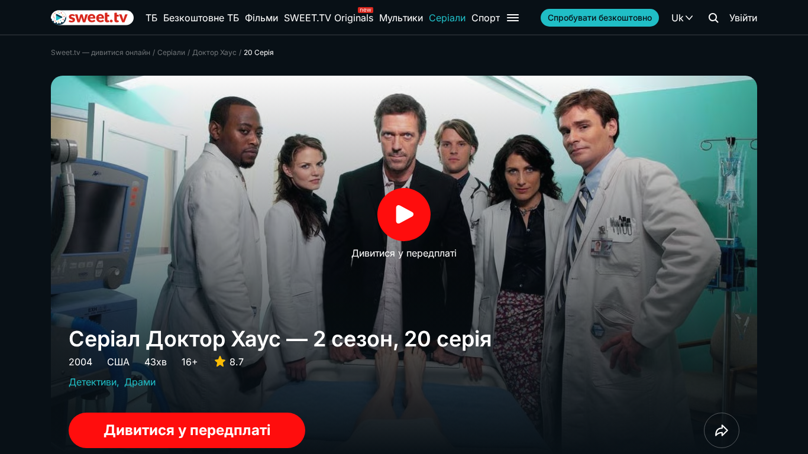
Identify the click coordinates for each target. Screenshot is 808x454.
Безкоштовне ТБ (201, 18)
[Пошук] (713, 17)
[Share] (721, 430)
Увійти (743, 18)
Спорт (485, 18)
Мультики (401, 18)
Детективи (93, 382)
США (118, 362)
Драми (140, 382)
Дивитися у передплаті (187, 430)
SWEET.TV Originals (328, 18)
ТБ (151, 18)
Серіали (447, 18)
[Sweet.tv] (92, 17)
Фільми (261, 18)
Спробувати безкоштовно (600, 17)
